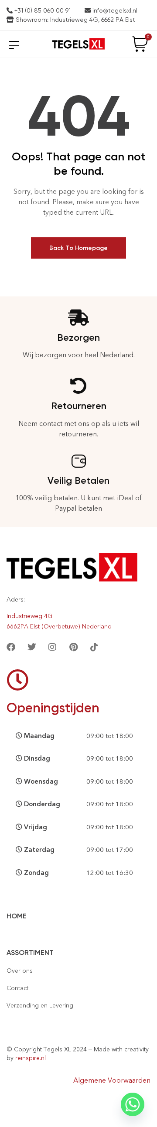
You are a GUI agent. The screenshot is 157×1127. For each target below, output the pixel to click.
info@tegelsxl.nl (114, 10)
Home (17, 916)
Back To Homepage (78, 248)
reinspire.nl (30, 1058)
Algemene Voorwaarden (111, 1080)
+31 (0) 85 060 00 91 (42, 10)
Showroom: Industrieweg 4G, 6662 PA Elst (74, 19)
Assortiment (30, 952)
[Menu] (14, 45)
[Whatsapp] (132, 1104)
